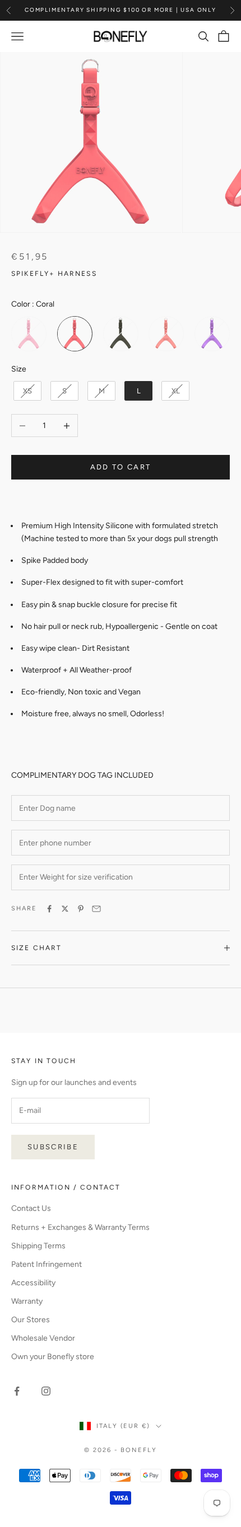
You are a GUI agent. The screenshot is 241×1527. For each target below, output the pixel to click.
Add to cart (120, 467)
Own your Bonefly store (52, 1356)
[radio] (29, 333)
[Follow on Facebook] (16, 1391)
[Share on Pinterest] (80, 908)
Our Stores (30, 1319)
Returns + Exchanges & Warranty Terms (80, 1227)
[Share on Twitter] (65, 908)
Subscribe (52, 1147)
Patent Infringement (46, 1264)
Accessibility (33, 1283)
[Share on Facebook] (49, 908)
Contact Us (31, 1208)
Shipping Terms (38, 1246)
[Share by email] (96, 908)
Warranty (27, 1301)
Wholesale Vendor (43, 1338)
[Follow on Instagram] (46, 1391)
